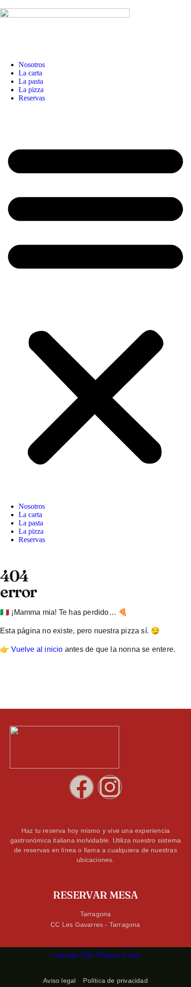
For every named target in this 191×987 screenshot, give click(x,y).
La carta (30, 73)
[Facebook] (82, 787)
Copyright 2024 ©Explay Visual (95, 955)
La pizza (31, 90)
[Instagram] (110, 787)
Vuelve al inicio (37, 649)
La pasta (31, 81)
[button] (95, 302)
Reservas (32, 98)
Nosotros (32, 65)
